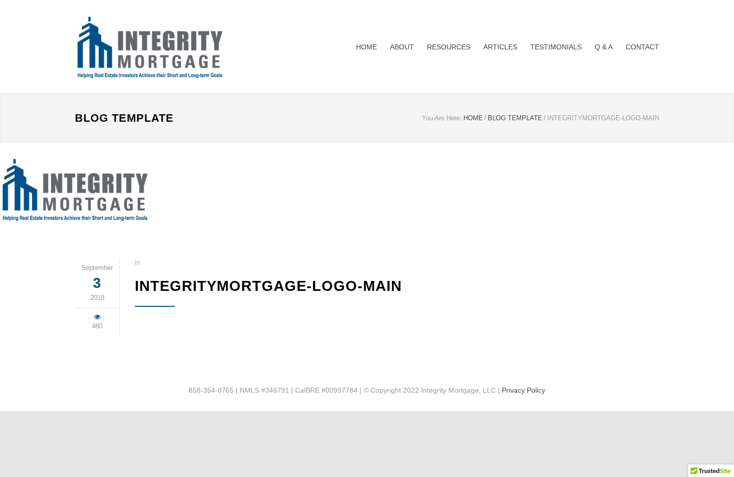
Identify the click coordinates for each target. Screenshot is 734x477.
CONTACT (642, 47)
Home (473, 118)
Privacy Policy (523, 390)
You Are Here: (442, 118)
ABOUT (402, 47)
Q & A (604, 47)
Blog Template (124, 118)
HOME (366, 47)
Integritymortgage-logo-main (268, 286)
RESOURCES (448, 47)
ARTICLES (500, 47)
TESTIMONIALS (556, 47)
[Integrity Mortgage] (167, 46)
